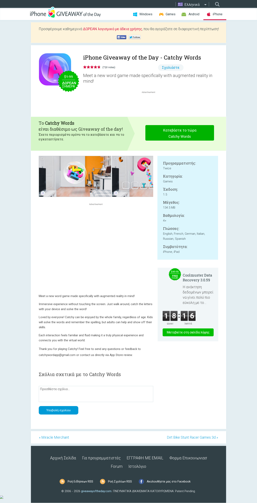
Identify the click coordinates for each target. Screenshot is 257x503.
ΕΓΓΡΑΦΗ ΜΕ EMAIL (145, 458)
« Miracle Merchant (54, 437)
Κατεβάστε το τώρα (179, 133)
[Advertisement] (150, 104)
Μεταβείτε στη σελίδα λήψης (188, 332)
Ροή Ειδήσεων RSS (80, 481)
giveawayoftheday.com (96, 491)
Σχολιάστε (170, 67)
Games (170, 14)
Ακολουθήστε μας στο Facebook (169, 481)
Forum (116, 466)
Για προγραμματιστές (101, 458)
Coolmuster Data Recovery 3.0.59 (197, 277)
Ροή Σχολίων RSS (120, 481)
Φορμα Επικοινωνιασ (188, 458)
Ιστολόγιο (137, 466)
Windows (145, 14)
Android (194, 14)
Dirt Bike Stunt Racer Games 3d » (192, 437)
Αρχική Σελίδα (63, 458)
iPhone (217, 14)
